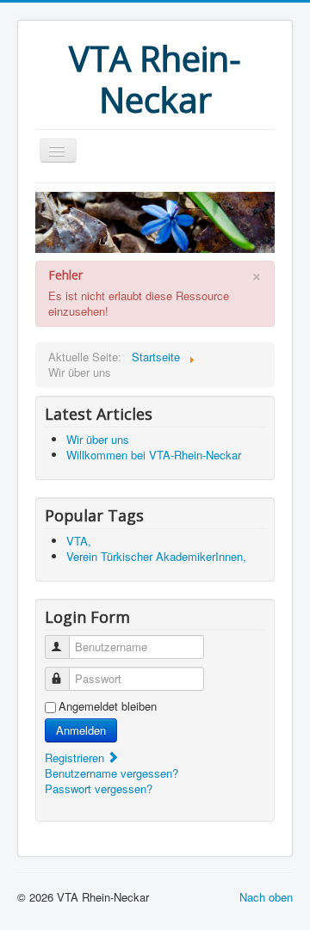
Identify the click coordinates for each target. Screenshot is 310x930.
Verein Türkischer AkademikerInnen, (156, 556)
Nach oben (266, 897)
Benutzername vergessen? (111, 773)
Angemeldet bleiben (108, 706)
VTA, (78, 541)
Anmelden (81, 730)
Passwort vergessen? (98, 788)
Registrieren (76, 757)
